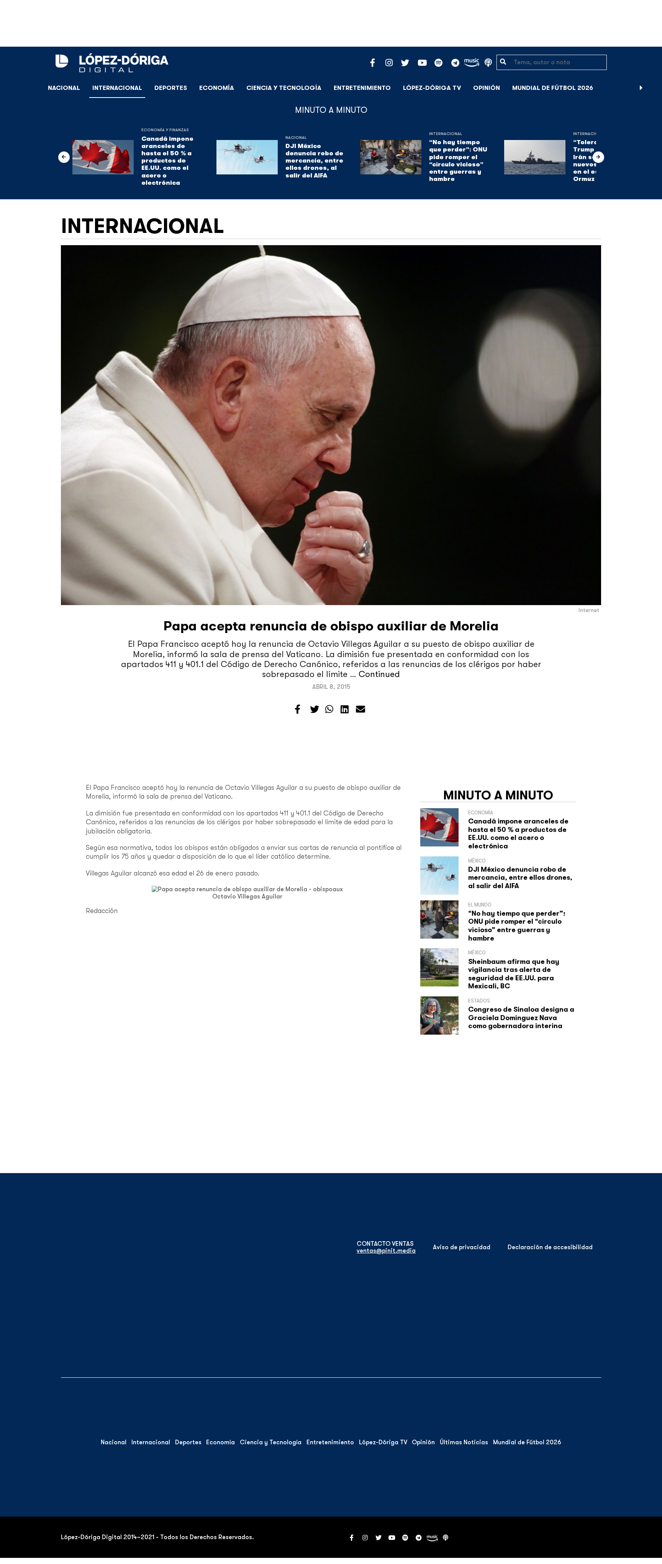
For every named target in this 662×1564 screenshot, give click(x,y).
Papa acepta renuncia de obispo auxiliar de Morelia (331, 626)
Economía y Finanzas (165, 129)
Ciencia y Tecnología (283, 88)
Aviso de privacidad (461, 1247)
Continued (379, 674)
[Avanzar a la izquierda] (64, 157)
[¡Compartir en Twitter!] (314, 709)
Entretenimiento (362, 88)
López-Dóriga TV (432, 88)
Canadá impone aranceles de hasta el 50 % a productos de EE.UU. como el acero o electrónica (167, 160)
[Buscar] (652, 87)
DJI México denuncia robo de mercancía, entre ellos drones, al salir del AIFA (314, 161)
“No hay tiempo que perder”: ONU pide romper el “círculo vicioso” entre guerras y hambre (458, 160)
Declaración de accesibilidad (550, 1247)
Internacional (117, 88)
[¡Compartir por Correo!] (360, 709)
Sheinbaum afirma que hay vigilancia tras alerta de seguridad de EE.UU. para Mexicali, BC (513, 974)
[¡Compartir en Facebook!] (297, 709)
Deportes (170, 88)
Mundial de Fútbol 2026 (552, 88)
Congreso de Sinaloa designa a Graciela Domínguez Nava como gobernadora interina (521, 1018)
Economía (216, 88)
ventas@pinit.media (386, 1251)
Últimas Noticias (464, 1442)
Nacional (64, 88)
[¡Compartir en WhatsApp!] (329, 709)
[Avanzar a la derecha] (641, 88)
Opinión (486, 88)
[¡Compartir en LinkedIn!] (345, 709)
